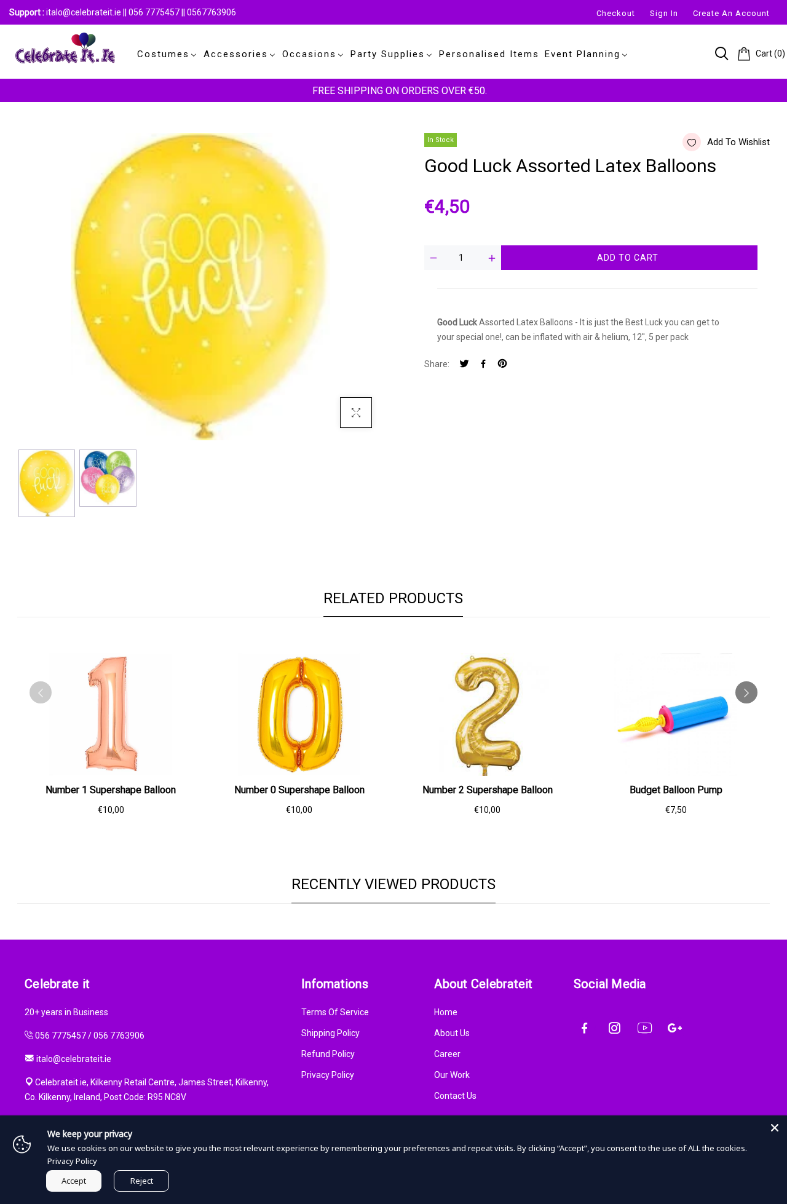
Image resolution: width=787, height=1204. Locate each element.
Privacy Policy (327, 1075)
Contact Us (455, 1096)
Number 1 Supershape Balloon (110, 790)
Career (447, 1054)
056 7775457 (155, 12)
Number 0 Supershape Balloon (299, 790)
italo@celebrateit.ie (83, 12)
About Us (452, 1033)
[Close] (775, 1128)
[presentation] (41, 692)
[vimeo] (502, 364)
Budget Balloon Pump (676, 790)
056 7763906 (118, 1035)
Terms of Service (335, 1012)
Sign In (664, 13)
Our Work (452, 1075)
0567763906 (211, 12)
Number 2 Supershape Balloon (487, 790)
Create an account (731, 13)
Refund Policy (328, 1054)
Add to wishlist (738, 142)
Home (445, 1012)
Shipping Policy (330, 1033)
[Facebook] (483, 364)
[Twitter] (464, 364)
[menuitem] (165, 54)
